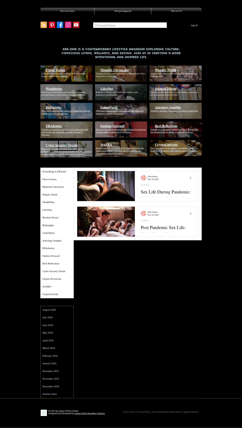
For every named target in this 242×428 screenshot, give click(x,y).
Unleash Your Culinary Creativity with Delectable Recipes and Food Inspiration (63, 74)
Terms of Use (129, 412)
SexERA (145, 185)
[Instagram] (68, 25)
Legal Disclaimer (191, 412)
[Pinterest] (52, 25)
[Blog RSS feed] (43, 25)
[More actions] (192, 178)
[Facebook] (60, 25)
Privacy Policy (143, 412)
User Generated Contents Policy (166, 412)
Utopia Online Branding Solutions (90, 413)
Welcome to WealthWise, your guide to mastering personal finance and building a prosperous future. (63, 93)
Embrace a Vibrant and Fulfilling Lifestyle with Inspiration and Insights (117, 93)
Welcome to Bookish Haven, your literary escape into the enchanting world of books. (174, 93)
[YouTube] (76, 25)
